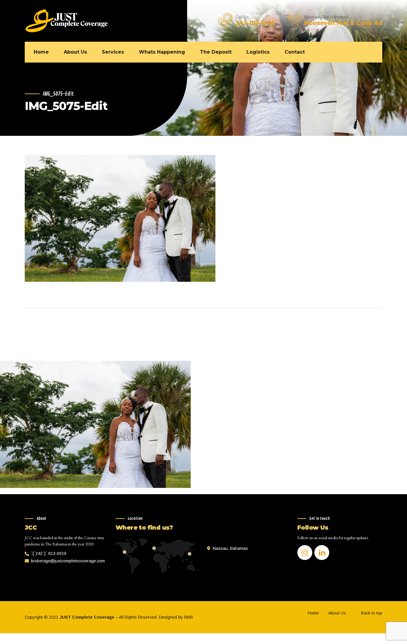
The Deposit (216, 52)
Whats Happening (162, 52)
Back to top (371, 613)
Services (113, 52)
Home (41, 52)
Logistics (258, 52)
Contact (295, 52)
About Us (75, 52)
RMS (188, 617)
